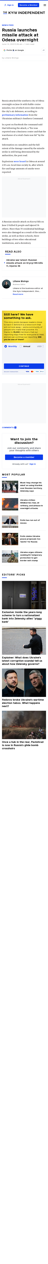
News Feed (8, 25)
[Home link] (24, 13)
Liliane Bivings (12, 58)
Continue (24, 366)
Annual (26, 346)
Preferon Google (15, 50)
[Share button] (43, 50)
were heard (20, 161)
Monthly (12, 346)
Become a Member (29, 5)
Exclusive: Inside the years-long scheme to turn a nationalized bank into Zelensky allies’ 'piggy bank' (22, 617)
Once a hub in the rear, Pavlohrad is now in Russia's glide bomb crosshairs (22, 745)
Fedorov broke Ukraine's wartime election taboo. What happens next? (23, 703)
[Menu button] (45, 5)
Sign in (32, 464)
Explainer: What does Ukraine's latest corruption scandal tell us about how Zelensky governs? (22, 660)
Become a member (24, 457)
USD (39, 346)
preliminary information (15, 115)
